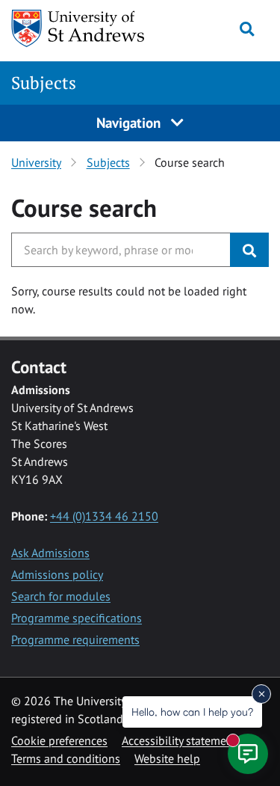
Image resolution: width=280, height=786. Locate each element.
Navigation (130, 122)
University (36, 162)
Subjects (43, 82)
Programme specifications (76, 617)
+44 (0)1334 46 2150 (104, 516)
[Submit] (249, 250)
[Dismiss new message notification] (261, 694)
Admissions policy (57, 574)
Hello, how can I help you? (192, 711)
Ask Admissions (50, 552)
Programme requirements (75, 639)
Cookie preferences (59, 740)
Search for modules (61, 596)
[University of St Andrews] (81, 28)
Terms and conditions (65, 758)
